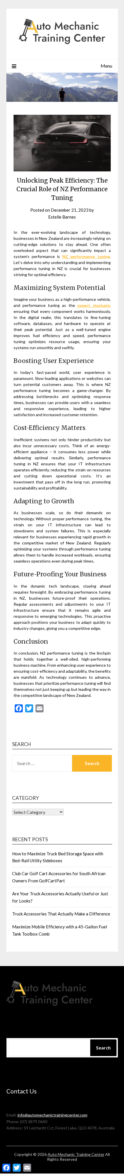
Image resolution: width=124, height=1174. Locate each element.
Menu (106, 65)
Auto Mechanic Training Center (76, 1154)
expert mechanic (93, 305)
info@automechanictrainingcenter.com (52, 1114)
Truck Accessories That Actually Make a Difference (61, 913)
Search (103, 1047)
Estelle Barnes (62, 216)
